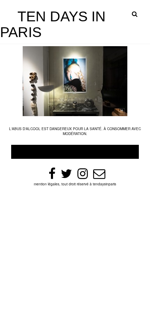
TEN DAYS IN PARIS (53, 24)
